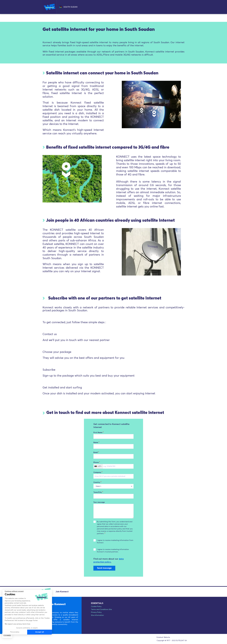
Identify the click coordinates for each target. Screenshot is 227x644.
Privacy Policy (96, 612)
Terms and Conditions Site (101, 609)
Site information (97, 615)
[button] (7, 635)
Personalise (14, 632)
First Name (97, 432)
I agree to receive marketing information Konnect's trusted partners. (113, 551)
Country (96, 482)
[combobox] (98, 466)
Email (95, 452)
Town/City (97, 492)
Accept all (39, 632)
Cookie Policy (96, 606)
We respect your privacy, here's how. (18, 624)
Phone (96, 462)
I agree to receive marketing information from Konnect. (115, 542)
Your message (99, 502)
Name (95, 442)
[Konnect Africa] (50, 7)
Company (97, 472)
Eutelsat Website (163, 637)
